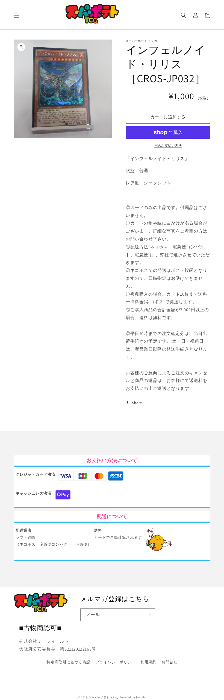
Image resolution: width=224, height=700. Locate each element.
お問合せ (169, 662)
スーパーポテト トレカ (104, 697)
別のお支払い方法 (168, 145)
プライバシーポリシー (115, 662)
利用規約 (148, 662)
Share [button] (137, 402)
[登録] (149, 614)
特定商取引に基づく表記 (68, 662)
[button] (16, 15)
